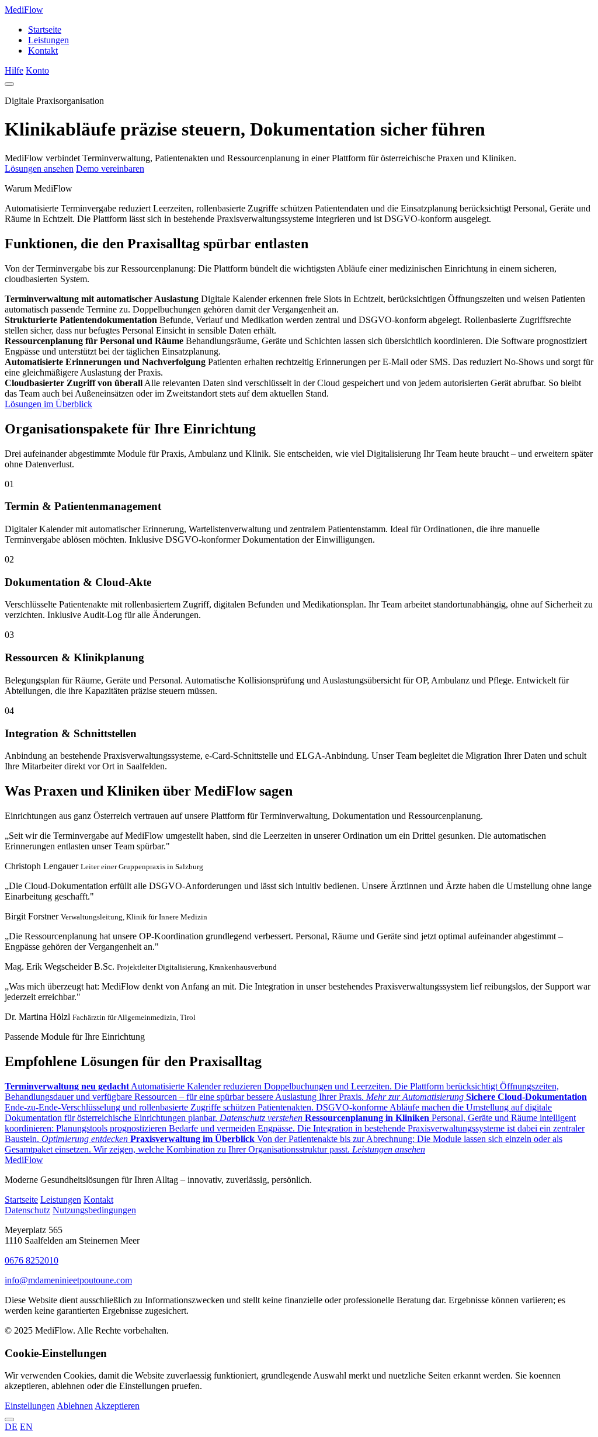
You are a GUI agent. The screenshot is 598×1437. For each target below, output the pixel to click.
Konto (37, 70)
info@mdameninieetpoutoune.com (68, 1280)
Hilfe (14, 70)
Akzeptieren (117, 1406)
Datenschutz (27, 1210)
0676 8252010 (31, 1260)
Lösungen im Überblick (48, 404)
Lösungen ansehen (39, 168)
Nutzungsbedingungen (94, 1210)
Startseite (44, 29)
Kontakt (43, 50)
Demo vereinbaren (110, 168)
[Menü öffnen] (9, 84)
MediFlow (24, 10)
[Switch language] (9, 1419)
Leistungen (48, 40)
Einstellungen (30, 1406)
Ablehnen (75, 1406)
